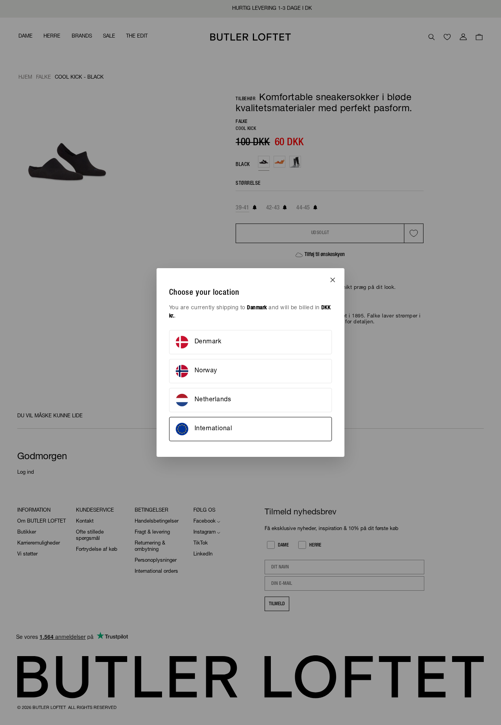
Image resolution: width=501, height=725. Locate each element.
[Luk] (332, 279)
